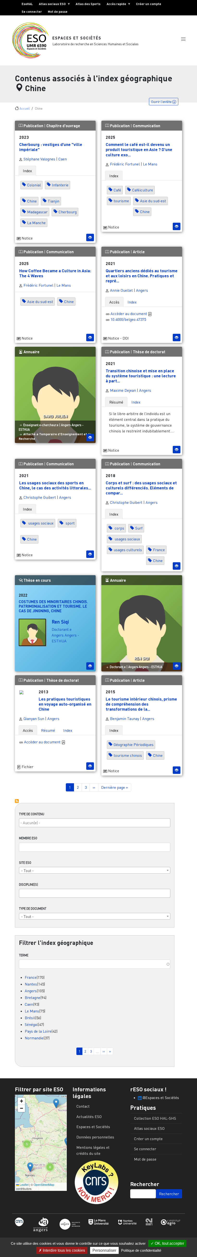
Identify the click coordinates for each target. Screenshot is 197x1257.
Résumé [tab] (116, 402)
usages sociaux (40, 523)
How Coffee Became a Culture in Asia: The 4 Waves (55, 273)
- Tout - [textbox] (27, 870)
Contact (83, 1106)
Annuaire (31, 351)
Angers (31, 990)
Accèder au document (129, 313)
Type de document (32, 908)
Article (139, 251)
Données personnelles (95, 1137)
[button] (183, 39)
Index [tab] (27, 170)
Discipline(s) (28, 884)
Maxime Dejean (122, 390)
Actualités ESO (89, 1116)
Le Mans (32, 1011)
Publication (33, 125)
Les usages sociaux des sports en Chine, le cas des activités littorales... (55, 485)
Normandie (34, 1038)
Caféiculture (142, 190)
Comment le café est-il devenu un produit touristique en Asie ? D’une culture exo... (139, 149)
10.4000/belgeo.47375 (128, 319)
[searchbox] (94, 823)
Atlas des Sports (88, 4)
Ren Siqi (60, 622)
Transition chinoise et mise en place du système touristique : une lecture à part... (141, 375)
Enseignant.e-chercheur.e (40, 425)
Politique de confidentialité (141, 1250)
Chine (32, 201)
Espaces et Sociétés (76, 38)
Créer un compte (148, 4)
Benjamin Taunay (124, 718)
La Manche (36, 222)
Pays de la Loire (38, 1031)
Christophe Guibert (39, 497)
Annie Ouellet (121, 290)
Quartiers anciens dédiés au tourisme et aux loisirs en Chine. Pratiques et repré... (142, 275)
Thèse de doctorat (149, 351)
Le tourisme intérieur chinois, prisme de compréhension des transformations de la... (141, 704)
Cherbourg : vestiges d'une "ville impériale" (50, 147)
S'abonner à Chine (17, 801)
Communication (146, 125)
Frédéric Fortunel (124, 164)
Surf (138, 528)
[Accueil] (32, 40)
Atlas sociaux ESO (51, 5)
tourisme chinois (128, 755)
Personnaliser (104, 1250)
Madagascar (37, 211)
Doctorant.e (62, 629)
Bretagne (32, 997)
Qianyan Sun (33, 718)
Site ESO (25, 863)
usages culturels (128, 550)
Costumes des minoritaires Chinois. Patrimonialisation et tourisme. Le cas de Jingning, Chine (53, 606)
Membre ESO (28, 838)
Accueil (24, 108)
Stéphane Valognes (39, 159)
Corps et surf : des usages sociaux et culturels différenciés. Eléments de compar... (141, 487)
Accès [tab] (114, 302)
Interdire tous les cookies (63, 1250)
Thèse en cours (37, 580)
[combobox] (94, 822)
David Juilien (55, 416)
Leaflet (24, 1184)
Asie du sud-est (153, 200)
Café (117, 190)
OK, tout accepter (169, 1243)
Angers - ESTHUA (150, 667)
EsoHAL (27, 4)
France (31, 977)
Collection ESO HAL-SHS (155, 1118)
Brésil (30, 1017)
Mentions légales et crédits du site (93, 1150)
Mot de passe (58, 11)
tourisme (121, 200)
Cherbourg (68, 211)
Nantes (31, 984)
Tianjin (53, 201)
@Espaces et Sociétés (160, 1097)
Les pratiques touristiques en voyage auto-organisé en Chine (65, 704)
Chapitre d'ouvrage (63, 125)
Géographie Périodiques (134, 744)
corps (119, 528)
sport (70, 523)
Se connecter (32, 11)
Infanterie (60, 185)
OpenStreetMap (44, 1184)
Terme (23, 955)
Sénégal (31, 1024)
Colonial (34, 185)
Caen (29, 1004)
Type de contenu (31, 814)
